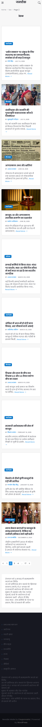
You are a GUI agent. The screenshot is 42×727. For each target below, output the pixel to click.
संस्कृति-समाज (10, 520)
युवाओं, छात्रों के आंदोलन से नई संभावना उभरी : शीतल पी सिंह (17, 596)
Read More (21, 231)
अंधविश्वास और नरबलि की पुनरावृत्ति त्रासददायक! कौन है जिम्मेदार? (19, 113)
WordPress (22, 722)
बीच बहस (8, 102)
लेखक (6, 659)
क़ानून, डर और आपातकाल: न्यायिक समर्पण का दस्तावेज (18, 216)
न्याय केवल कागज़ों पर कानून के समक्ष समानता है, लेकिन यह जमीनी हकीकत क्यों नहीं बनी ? (20, 531)
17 (25, 563)
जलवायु (7, 639)
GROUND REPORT (11, 624)
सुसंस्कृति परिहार (12, 119)
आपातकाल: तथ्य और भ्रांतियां (18, 165)
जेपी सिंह (10, 61)
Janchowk (11, 169)
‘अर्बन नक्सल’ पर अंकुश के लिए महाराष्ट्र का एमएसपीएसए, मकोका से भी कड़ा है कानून (19, 55)
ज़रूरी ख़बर (9, 44)
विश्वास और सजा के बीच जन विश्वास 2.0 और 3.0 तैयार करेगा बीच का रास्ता (19, 376)
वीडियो (6, 664)
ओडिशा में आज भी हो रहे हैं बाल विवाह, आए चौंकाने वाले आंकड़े (19, 325)
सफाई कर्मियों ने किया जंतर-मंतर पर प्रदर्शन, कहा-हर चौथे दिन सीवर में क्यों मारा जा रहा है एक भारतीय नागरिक (21, 269)
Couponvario (24, 719)
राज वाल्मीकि (11, 537)
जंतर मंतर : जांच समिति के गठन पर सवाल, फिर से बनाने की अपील (19, 601)
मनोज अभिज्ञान (12, 221)
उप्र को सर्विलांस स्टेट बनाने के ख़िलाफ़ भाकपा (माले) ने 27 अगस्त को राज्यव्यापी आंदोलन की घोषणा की (21, 587)
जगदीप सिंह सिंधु (12, 485)
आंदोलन (8, 256)
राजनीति (7, 649)
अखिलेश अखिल (12, 330)
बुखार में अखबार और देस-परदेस (18, 592)
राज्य (5, 654)
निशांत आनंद (11, 432)
